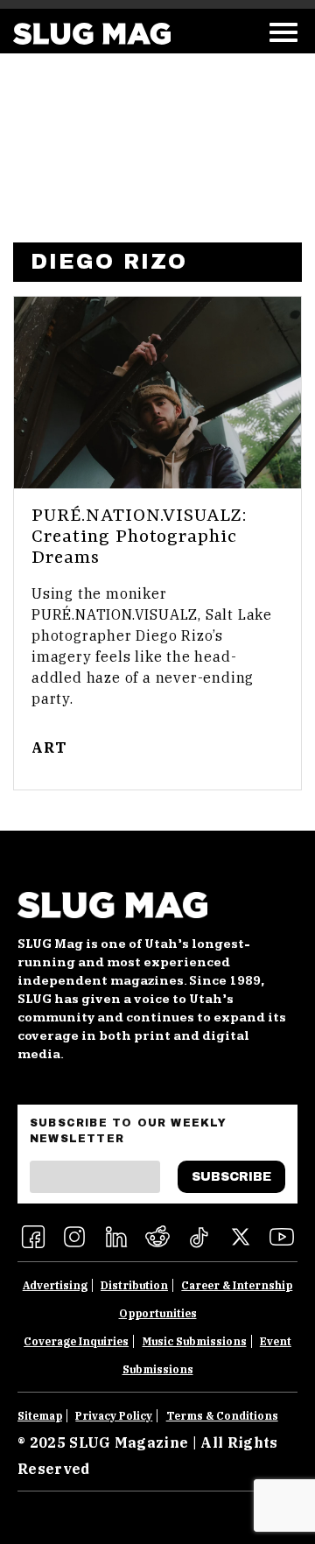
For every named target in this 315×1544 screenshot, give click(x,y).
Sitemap (40, 1415)
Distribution (134, 1285)
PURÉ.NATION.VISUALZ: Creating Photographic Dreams (140, 537)
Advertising (55, 1285)
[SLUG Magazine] (92, 33)
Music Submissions (195, 1341)
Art (49, 747)
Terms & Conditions (222, 1415)
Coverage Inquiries (76, 1341)
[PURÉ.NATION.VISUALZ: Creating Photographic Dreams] (157, 392)
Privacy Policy (113, 1415)
